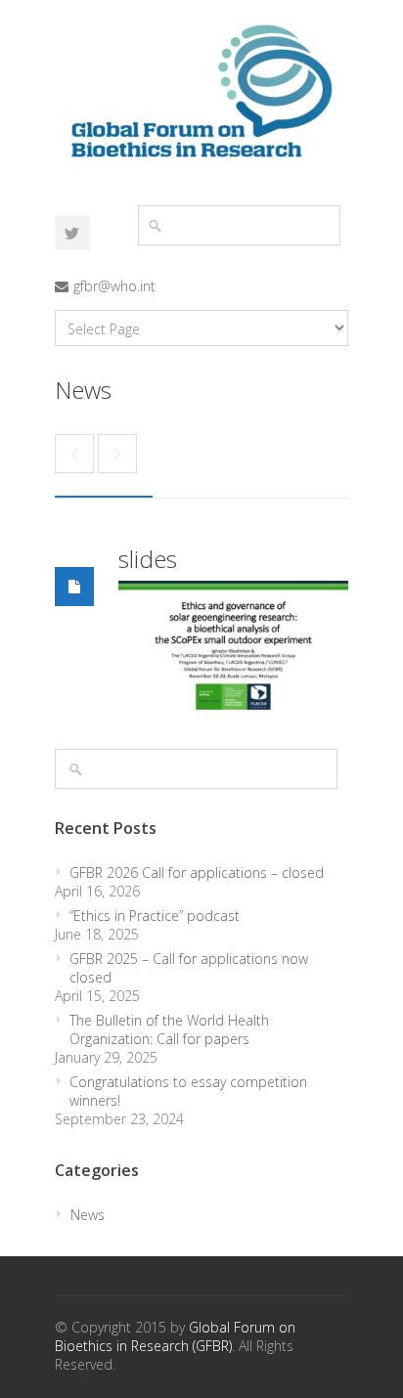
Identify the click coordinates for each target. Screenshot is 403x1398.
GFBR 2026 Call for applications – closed (196, 872)
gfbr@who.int (114, 286)
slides (147, 559)
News (87, 1214)
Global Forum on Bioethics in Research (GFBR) (175, 1336)
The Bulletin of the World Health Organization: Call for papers (169, 1029)
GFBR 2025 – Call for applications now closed (188, 967)
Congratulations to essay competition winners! (188, 1091)
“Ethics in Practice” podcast (154, 915)
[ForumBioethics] (72, 232)
